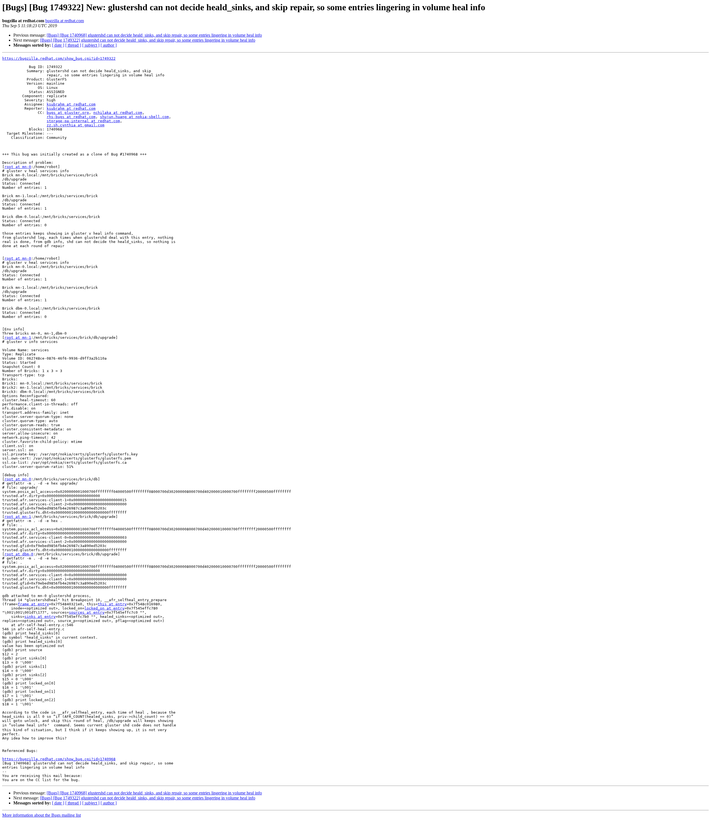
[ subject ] (90, 45)
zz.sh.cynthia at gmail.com (75, 125)
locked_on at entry (104, 608)
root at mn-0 (17, 167)
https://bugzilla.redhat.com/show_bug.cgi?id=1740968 (59, 759)
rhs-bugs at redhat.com (71, 117)
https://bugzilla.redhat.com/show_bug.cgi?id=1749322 (59, 58)
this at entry (112, 604)
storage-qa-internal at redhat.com (83, 121)
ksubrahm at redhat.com (71, 104)
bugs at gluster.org (68, 113)
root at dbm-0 (18, 554)
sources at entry (86, 612)
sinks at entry (40, 617)
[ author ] (109, 45)
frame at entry (33, 604)
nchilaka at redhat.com (117, 113)
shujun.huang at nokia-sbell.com (134, 117)
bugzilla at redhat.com (64, 20)
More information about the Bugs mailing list (41, 815)
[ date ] (58, 45)
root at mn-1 (17, 337)
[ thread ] (73, 45)
